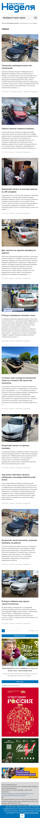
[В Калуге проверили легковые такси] (20, 311)
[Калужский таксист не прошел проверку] (20, 441)
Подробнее (34, 91)
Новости (20, 91)
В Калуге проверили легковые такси (18, 315)
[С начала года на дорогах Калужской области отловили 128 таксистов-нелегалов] (20, 373)
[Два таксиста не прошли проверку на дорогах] (20, 246)
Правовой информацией (30, 813)
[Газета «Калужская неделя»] (18, 11)
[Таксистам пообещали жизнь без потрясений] (20, 61)
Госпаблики (13, 91)
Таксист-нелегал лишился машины (18, 129)
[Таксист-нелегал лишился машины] (20, 124)
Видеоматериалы (20, 636)
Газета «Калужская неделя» (11, 23)
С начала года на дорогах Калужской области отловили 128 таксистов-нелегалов (19, 380)
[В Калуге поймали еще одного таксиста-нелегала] (20, 597)
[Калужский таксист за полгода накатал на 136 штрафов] (20, 185)
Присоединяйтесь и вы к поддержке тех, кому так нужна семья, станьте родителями (20, 669)
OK (22, 816)
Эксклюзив (26, 91)
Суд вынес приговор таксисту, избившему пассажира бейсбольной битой (18, 477)
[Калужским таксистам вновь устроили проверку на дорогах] (20, 536)
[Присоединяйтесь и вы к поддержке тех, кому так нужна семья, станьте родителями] (20, 652)
